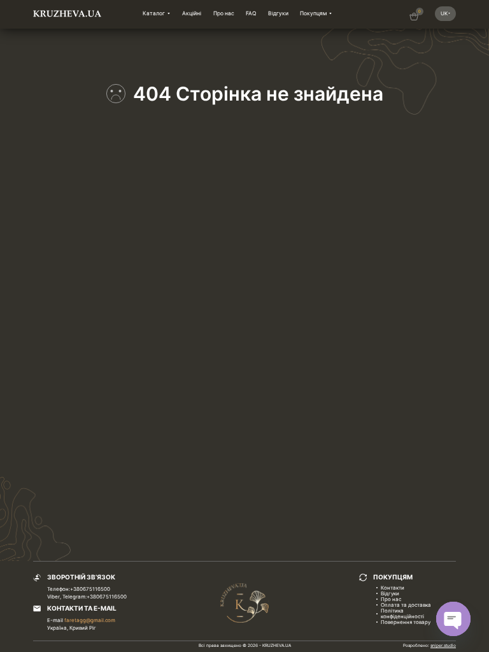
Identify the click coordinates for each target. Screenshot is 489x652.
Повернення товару (405, 622)
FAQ (251, 13)
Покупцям (313, 13)
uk (444, 13)
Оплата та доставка (406, 605)
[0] (413, 18)
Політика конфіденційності (402, 613)
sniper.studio (443, 645)
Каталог (154, 13)
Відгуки (278, 13)
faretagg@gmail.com (89, 620)
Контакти (392, 588)
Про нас (223, 13)
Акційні (191, 13)
